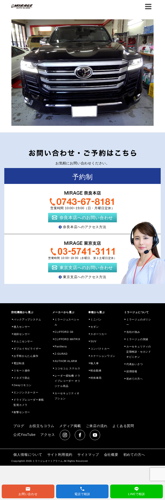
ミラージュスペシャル (67, 322)
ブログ (18, 426)
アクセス (47, 434)
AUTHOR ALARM (66, 361)
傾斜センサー (22, 334)
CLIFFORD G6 (64, 331)
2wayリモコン (22, 385)
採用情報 (131, 371)
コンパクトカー (100, 348)
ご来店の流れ (97, 426)
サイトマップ (88, 454)
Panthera (61, 346)
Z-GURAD (61, 353)
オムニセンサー (23, 341)
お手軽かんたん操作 (26, 356)
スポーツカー (98, 334)
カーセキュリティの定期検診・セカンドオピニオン (138, 351)
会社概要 (111, 454)
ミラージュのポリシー (138, 322)
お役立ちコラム (42, 426)
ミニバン (95, 319)
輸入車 (94, 363)
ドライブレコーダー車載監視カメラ (29, 402)
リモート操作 (22, 370)
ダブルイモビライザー (27, 348)
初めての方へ (134, 378)
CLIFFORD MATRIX (67, 339)
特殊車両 (95, 377)
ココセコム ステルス (67, 368)
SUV (93, 341)
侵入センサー (22, 326)
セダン (94, 326)
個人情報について (27, 454)
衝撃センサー (22, 412)
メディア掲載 (70, 426)
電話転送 (19, 363)
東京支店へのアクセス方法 (84, 277)
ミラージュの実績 (137, 339)
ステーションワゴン (102, 356)
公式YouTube (24, 434)
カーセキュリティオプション (67, 396)
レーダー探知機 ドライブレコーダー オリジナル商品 (67, 381)
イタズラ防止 (22, 377)
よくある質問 (123, 426)
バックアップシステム (27, 319)
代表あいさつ (134, 364)
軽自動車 (95, 370)
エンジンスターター (26, 392)
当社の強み (133, 331)
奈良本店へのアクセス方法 (84, 227)
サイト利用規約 (60, 454)
